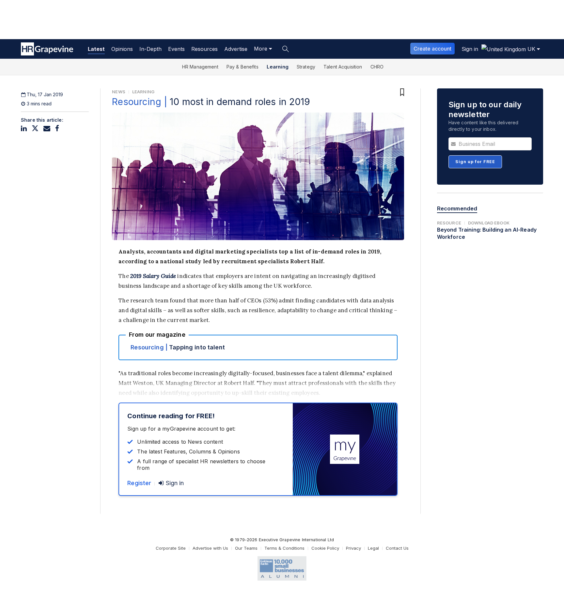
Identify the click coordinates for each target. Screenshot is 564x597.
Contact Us (397, 548)
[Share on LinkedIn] (24, 128)
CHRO (377, 66)
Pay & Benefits (242, 66)
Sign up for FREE (475, 161)
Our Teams (246, 548)
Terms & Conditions (284, 548)
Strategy (306, 66)
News (118, 91)
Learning (278, 67)
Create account (432, 48)
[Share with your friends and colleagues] (46, 128)
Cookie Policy (325, 548)
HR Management (200, 66)
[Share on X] (35, 128)
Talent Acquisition (342, 66)
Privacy (353, 548)
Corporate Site (171, 548)
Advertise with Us (210, 548)
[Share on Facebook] (57, 128)
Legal (373, 548)
